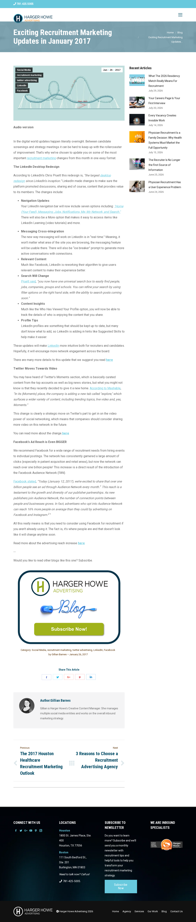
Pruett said (28, 281)
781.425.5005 (24, 3)
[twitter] (57, 677)
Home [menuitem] (115, 911)
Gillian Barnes (57, 654)
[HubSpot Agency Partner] (166, 848)
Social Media (24, 70)
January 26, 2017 (78, 654)
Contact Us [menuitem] (176, 911)
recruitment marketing (29, 75)
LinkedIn (21, 85)
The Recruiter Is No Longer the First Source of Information (164, 164)
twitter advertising (27, 80)
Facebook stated (24, 481)
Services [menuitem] (139, 911)
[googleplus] (69, 677)
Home (170, 32)
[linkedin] (91, 677)
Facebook (22, 90)
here (109, 360)
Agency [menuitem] (126, 911)
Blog (180, 32)
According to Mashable (105, 388)
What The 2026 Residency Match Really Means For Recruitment (164, 80)
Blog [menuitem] (164, 911)
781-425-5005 (71, 881)
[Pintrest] (80, 677)
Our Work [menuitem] (153, 911)
